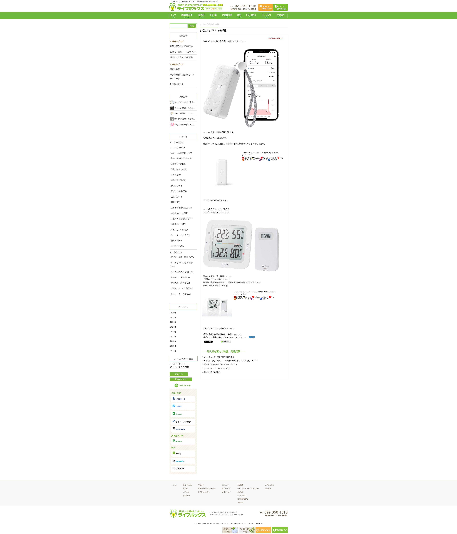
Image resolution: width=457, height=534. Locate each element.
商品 (239, 15)
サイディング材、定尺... (184, 102)
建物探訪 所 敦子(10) (180, 283)
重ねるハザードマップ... (184, 125)
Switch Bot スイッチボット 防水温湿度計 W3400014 (261, 153)
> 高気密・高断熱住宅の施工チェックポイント (219, 364)
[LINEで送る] (225, 342)
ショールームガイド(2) (180, 235)
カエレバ (251, 155)
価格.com (273, 160)
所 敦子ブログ (226, 492)
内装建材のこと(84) (179, 213)
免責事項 (240, 502)
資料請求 (268, 488)
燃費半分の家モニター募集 (206, 488)
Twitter (178, 407)
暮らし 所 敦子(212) (181, 294)
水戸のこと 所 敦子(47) (182, 288)
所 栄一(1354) (176, 143)
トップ (174, 15)
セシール (264, 160)
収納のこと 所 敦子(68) (180, 277)
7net (281, 158)
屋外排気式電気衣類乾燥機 (181, 57)
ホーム (174, 485)
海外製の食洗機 (177, 84)
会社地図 (240, 492)
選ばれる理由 (187, 15)
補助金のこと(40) (178, 224)
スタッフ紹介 (251, 15)
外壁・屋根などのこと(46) (182, 219)
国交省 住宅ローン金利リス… (183, 52)
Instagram (180, 429)
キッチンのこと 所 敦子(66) (182, 272)
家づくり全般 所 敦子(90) (182, 257)
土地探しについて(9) (179, 230)
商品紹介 (201, 485)
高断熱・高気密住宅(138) (181, 153)
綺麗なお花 (175, 69)
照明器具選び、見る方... (184, 119)
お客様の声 (227, 15)
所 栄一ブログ (226, 488)
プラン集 (213, 15)
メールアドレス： (177, 364)
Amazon (257, 158)
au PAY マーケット (251, 160)
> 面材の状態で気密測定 (211, 372)
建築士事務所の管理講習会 (181, 46)
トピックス (266, 15)
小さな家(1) (176, 175)
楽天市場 (247, 158)
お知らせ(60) (176, 186)
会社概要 (240, 485)
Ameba (178, 414)
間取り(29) (175, 202)
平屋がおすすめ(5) (178, 169)
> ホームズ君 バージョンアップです (216, 368)
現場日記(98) (176, 197)
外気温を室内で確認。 (214, 30)
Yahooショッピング (269, 158)
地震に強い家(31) (178, 180)
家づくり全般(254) (179, 191)
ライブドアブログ (183, 422)
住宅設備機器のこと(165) (181, 208)
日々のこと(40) (177, 246)
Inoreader (179, 461)
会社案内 (281, 15)
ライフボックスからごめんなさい (248, 488)
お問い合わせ (269, 485)
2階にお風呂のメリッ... (184, 113)
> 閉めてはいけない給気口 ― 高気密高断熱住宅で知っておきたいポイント (230, 361)
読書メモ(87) (176, 241)
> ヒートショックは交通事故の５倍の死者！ (219, 357)
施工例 (201, 15)
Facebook (180, 399)
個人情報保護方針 (243, 499)
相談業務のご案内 (204, 492)
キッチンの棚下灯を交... (184, 108)
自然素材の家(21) (178, 164)
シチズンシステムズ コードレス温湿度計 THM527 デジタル (255, 292)
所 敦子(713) (176, 252)
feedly (178, 453)
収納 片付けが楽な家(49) (182, 158)
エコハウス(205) (178, 147)
